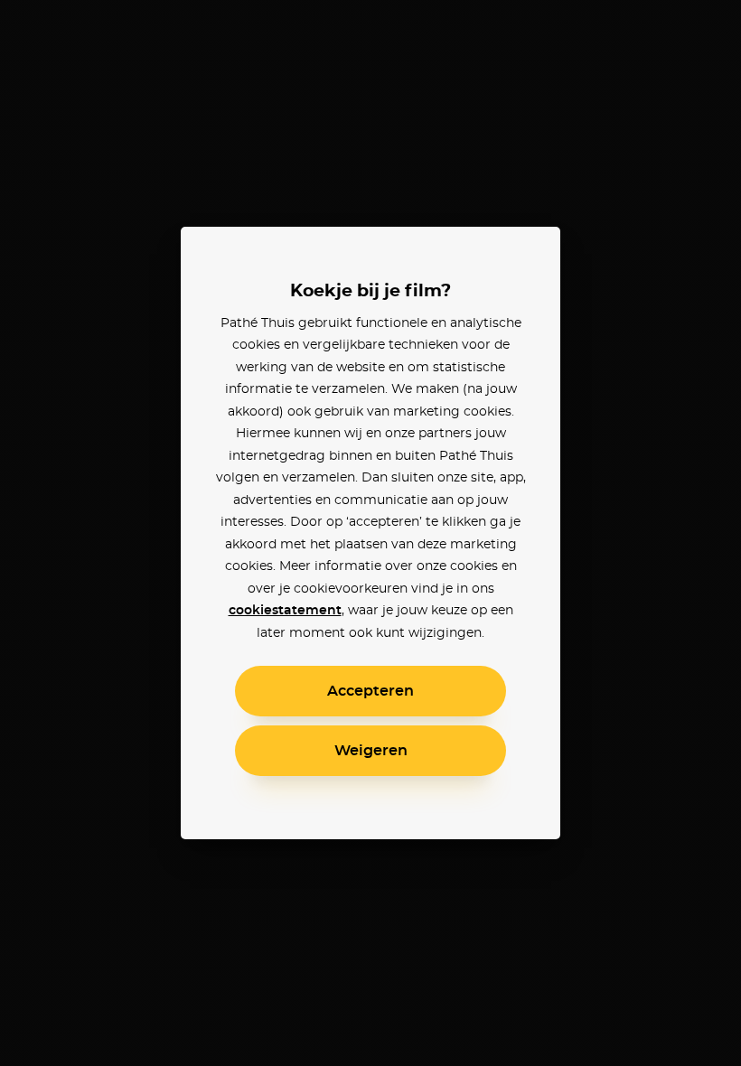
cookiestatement (285, 610)
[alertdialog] (370, 533)
